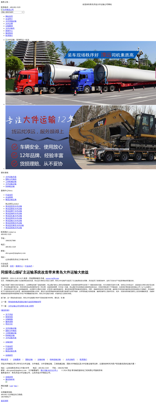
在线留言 (9, 355)
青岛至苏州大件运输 (13, 206)
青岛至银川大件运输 (13, 221)
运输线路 (9, 319)
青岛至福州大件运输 (13, 213)
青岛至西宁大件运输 (13, 211)
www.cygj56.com (52, 278)
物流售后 (9, 33)
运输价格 (41, 359)
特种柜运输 (10, 335)
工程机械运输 (10, 333)
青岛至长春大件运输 (13, 216)
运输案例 (9, 26)
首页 (12, 266)
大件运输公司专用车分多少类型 (21, 306)
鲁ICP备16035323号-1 (49, 370)
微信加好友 (10, 379)
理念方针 (9, 324)
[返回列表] (5, 310)
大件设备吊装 (10, 338)
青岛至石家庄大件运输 (14, 225)
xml (11, 386)
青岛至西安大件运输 (13, 209)
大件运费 (9, 24)
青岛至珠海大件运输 (13, 228)
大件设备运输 (10, 328)
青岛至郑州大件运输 (13, 218)
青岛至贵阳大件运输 (13, 223)
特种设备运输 (55, 359)
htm (15, 386)
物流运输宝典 (10, 200)
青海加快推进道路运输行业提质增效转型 (24, 302)
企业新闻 (9, 197)
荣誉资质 (9, 317)
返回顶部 (4, 401)
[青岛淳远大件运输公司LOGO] (7, 10)
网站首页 (9, 16)
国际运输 (29, 359)
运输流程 (9, 342)
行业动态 (9, 195)
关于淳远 (9, 314)
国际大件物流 (10, 331)
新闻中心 (9, 31)
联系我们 (9, 35)
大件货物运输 (10, 21)
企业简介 (9, 19)
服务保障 (9, 322)
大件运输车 (10, 28)
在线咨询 (9, 377)
